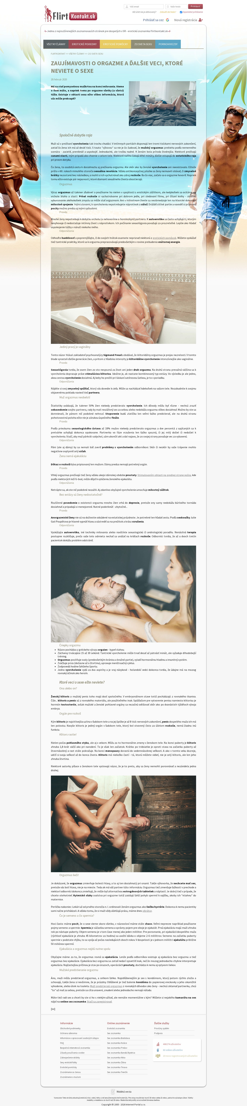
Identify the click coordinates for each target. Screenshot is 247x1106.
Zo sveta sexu (143, 44)
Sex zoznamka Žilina (116, 1062)
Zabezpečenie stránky (70, 1057)
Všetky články (56, 44)
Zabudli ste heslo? (168, 12)
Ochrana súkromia (68, 1033)
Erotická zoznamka (116, 1028)
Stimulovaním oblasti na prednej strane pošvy (164, 475)
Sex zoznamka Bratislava (118, 1038)
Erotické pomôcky (115, 44)
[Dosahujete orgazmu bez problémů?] (123, 343)
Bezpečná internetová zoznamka (75, 1047)
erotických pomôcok (164, 238)
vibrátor (147, 910)
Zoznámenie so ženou (70, 1072)
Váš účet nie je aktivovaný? (144, 12)
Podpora (158, 1033)
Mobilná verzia (124, 1091)
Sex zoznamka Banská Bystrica (121, 1052)
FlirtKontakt (58, 53)
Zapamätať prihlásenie (192, 12)
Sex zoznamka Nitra (116, 1057)
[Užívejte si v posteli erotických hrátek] (123, 871)
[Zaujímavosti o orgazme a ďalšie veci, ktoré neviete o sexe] (162, 125)
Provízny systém (161, 1028)
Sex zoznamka (113, 1033)
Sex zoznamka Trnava (117, 1067)
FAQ (62, 1043)
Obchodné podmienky (70, 1028)
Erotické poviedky (84, 44)
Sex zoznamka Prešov (117, 1047)
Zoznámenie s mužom (70, 1077)
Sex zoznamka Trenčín (117, 1072)
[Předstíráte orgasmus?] (123, 641)
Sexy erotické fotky (68, 1062)
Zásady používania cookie (72, 1052)
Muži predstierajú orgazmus (106, 986)
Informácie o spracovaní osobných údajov (79, 1038)
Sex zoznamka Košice (117, 1043)
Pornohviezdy (168, 44)
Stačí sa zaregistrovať (99, 1001)
